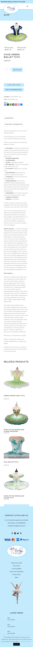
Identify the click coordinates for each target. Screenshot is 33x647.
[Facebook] (5, 105)
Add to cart (17, 69)
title (8, 618)
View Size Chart (14, 85)
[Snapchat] (13, 105)
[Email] (18, 105)
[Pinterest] (16, 105)
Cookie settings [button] (25, 641)
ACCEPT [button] (16, 644)
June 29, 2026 (11, 619)
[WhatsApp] (10, 105)
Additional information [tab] (13, 124)
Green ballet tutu (12, 99)
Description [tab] (9, 118)
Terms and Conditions (16, 571)
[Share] (21, 105)
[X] (8, 105)
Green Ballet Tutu (15, 96)
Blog (16, 577)
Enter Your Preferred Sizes (14, 89)
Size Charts (16, 566)
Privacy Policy (16, 574)
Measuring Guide (16, 563)
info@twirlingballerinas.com (16, 526)
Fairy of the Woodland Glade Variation (14, 430)
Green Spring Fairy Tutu (14, 395)
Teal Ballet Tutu (11, 462)
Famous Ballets (16, 568)
